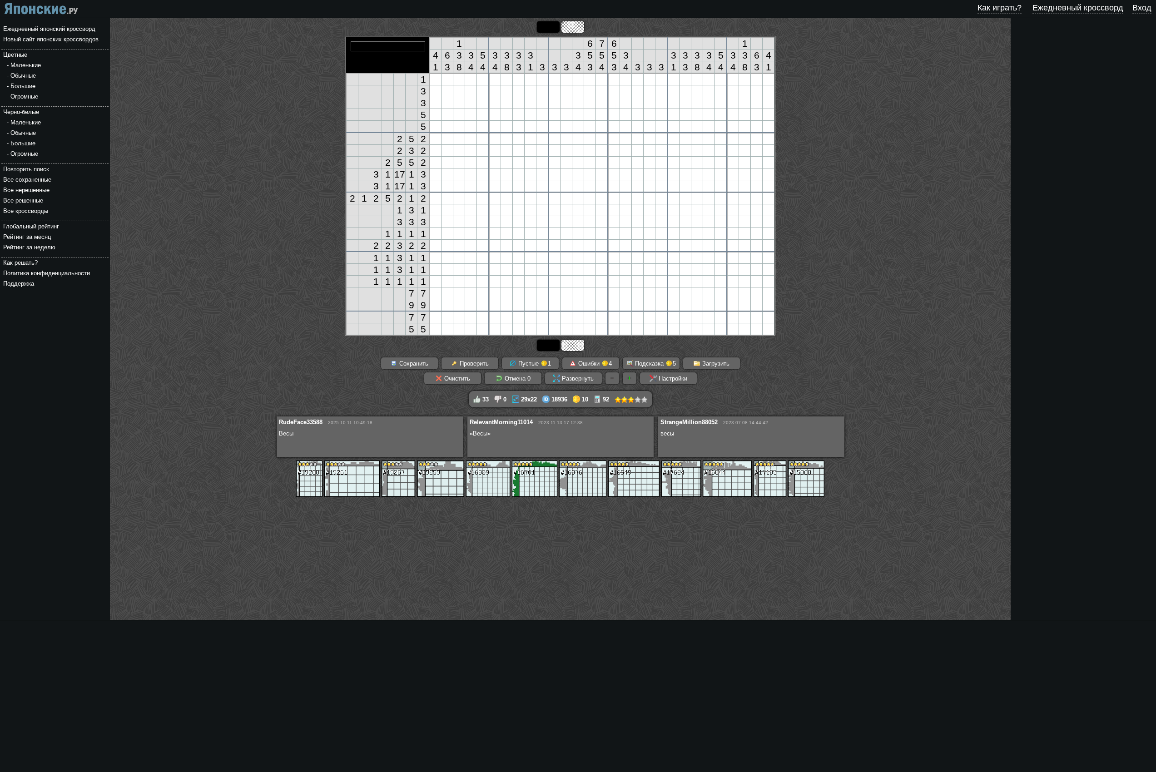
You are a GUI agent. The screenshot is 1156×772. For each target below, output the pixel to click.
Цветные (15, 54)
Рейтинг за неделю (29, 247)
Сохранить (412, 363)
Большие (22, 86)
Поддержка (18, 283)
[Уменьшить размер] (612, 378)
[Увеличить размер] (629, 378)
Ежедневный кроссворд (1077, 7)
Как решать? (20, 262)
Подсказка (654, 363)
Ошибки (594, 363)
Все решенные (23, 200)
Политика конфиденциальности (46, 273)
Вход (1141, 7)
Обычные (23, 75)
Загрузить (714, 363)
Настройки (672, 378)
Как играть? (999, 7)
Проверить (473, 363)
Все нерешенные (26, 190)
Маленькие (25, 65)
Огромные (24, 96)
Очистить (456, 378)
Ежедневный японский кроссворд (49, 28)
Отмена (517, 378)
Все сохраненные (27, 179)
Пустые (533, 363)
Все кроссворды (25, 211)
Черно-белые (21, 112)
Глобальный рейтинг (31, 226)
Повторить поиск (26, 169)
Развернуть (577, 378)
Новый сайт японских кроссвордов (51, 39)
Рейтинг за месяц (27, 236)
